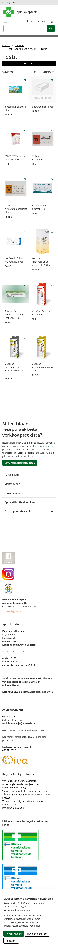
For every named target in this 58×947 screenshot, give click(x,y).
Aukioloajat (7, 2)
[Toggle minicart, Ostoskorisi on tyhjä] (52, 21)
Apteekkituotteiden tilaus (20, 502)
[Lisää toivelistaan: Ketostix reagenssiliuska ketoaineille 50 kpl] (52, 232)
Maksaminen (12, 484)
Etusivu (6, 45)
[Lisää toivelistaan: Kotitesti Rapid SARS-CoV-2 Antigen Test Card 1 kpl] (25, 285)
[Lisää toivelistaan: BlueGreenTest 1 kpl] (52, 80)
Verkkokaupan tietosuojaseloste (19, 780)
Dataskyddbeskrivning (14, 787)
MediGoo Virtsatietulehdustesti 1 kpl (43, 367)
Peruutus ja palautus (13, 807)
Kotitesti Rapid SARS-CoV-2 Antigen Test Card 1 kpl (15, 314)
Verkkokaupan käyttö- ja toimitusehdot (23, 801)
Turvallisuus (12, 474)
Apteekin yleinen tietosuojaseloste (20, 784)
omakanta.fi (46, 446)
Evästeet (6, 797)
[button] (29, 63)
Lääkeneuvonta (14, 493)
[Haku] (51, 28)
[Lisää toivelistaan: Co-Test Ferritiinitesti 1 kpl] (52, 130)
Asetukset (11, 940)
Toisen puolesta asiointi (19, 511)
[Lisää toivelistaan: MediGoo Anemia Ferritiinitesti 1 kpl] (52, 285)
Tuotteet (19, 45)
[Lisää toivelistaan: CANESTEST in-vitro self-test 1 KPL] (25, 130)
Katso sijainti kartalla (13, 631)
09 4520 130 (8, 716)
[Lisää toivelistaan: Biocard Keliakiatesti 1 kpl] (25, 80)
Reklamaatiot (9, 804)
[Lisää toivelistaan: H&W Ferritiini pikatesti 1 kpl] (52, 179)
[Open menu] (5, 21)
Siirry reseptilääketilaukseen (20, 462)
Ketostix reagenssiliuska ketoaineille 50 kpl (41, 262)
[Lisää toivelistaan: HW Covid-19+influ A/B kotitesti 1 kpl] (25, 232)
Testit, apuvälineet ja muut (21, 48)
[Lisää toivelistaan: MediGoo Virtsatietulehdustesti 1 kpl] (52, 337)
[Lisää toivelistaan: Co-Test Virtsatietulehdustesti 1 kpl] (25, 179)
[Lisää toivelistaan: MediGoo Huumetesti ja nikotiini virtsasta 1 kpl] (25, 337)
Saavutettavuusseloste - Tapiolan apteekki (24, 791)
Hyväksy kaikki (14, 933)
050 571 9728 (9, 750)
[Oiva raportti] (29, 760)
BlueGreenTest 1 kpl (42, 106)
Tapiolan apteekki (27, 12)
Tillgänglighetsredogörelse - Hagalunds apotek (27, 794)
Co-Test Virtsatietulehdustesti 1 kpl (16, 209)
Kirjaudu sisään (38, 21)
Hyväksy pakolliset (37, 933)
